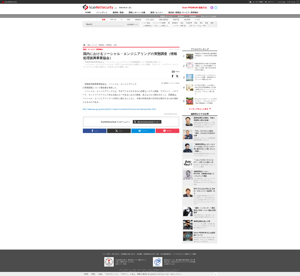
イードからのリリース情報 (180, 254)
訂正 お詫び (150, 19)
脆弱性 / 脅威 (118, 12)
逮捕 (212, 23)
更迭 (195, 23)
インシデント (101, 12)
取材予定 (176, 19)
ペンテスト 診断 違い (179, 25)
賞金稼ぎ (175, 23)
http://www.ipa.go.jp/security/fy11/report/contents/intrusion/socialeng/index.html (119, 109)
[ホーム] (84, 45)
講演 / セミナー (156, 12)
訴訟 (182, 23)
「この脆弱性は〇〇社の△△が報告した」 (155, 25)
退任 (201, 23)
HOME (88, 12)
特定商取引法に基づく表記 (151, 254)
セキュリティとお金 (208, 16)
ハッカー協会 (145, 23)
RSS (128, 19)
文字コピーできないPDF (197, 25)
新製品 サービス (166, 16)
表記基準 (187, 19)
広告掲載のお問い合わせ (128, 254)
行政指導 (189, 23)
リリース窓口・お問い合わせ (111, 254)
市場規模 (192, 16)
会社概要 (139, 254)
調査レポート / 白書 (137, 12)
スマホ (197, 19)
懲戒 (206, 23)
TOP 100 (113, 19)
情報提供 (138, 19)
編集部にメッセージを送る (172, 83)
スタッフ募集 (192, 254)
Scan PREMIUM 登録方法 (194, 7)
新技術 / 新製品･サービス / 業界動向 (183, 12)
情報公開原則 (163, 19)
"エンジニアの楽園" (159, 23)
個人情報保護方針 (166, 254)
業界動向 (181, 16)
